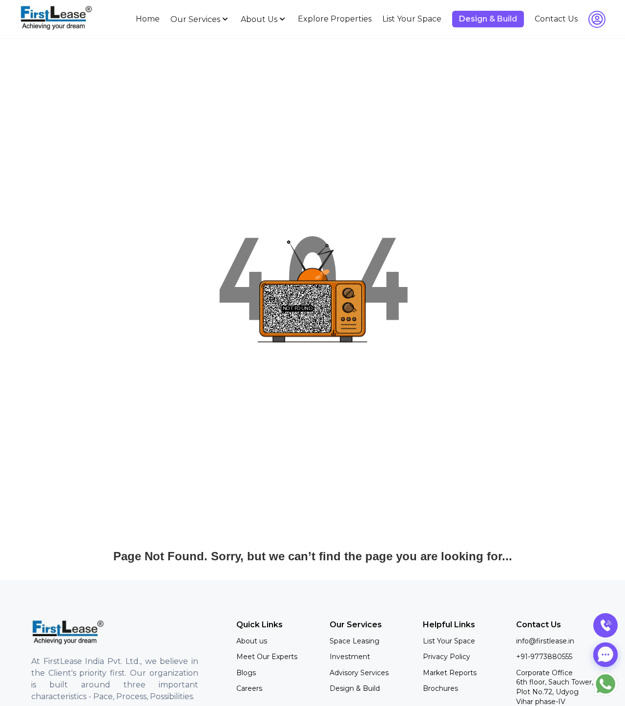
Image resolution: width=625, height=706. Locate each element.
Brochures (440, 688)
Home (148, 18)
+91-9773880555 (544, 656)
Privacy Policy (446, 656)
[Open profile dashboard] (596, 19)
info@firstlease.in (545, 641)
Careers (249, 688)
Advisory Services (359, 672)
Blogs (246, 672)
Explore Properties (335, 18)
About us (251, 641)
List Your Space (411, 18)
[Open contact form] (605, 654)
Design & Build (355, 688)
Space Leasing (354, 641)
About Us (259, 19)
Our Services (195, 19)
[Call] (605, 625)
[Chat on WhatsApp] (605, 684)
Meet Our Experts (266, 656)
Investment (350, 656)
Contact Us (556, 18)
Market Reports (450, 672)
